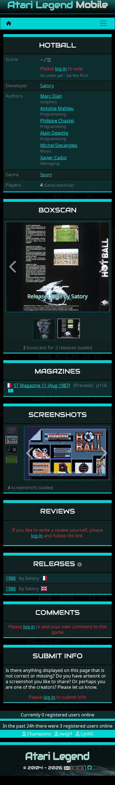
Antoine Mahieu (57, 108)
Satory (47, 86)
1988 (11, 578)
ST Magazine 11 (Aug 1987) (42, 385)
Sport (46, 175)
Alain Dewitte (54, 133)
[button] (13, 267)
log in (61, 68)
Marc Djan (51, 96)
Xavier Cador (53, 157)
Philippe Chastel (57, 121)
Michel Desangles (58, 145)
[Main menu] (103, 23)
